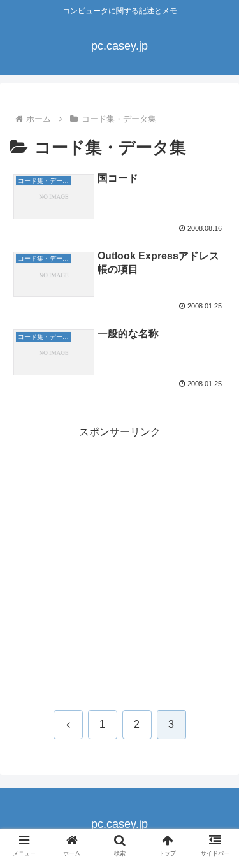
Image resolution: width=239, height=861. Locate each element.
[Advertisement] (119, 561)
